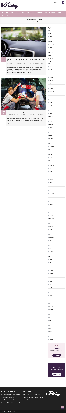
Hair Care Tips (52, 165)
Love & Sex (51, 218)
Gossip (50, 154)
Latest (49, 411)
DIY (50, 107)
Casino (50, 69)
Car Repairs (31, 63)
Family (50, 121)
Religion (51, 278)
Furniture (51, 135)
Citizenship (51, 80)
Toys (50, 320)
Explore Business (56, 374)
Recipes (51, 273)
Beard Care (51, 44)
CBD (50, 72)
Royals (3, 15)
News (12, 12)
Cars (21, 114)
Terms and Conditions (55, 411)
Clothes (50, 85)
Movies (27, 12)
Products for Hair (52, 267)
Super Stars (51, 300)
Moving (50, 243)
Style (46, 12)
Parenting (59, 12)
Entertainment (52, 12)
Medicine (51, 229)
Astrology (51, 41)
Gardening (51, 146)
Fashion (51, 124)
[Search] (63, 2)
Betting (50, 50)
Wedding (51, 339)
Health (17, 12)
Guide (50, 157)
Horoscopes (51, 190)
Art (49, 38)
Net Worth (51, 251)
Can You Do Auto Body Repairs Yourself (19, 112)
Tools (50, 317)
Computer (51, 88)
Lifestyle (51, 215)
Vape (50, 328)
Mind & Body (51, 232)
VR (50, 336)
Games (50, 143)
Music (50, 245)
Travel (8, 15)
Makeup (51, 223)
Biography (51, 52)
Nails (50, 248)
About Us (40, 411)
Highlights (51, 179)
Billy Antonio (11, 63)
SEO (50, 284)
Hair (50, 163)
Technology (51, 306)
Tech (50, 303)
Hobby (50, 185)
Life (50, 212)
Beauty (50, 47)
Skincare (51, 289)
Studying (51, 295)
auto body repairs (31, 114)
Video (50, 334)
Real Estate (51, 270)
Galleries (51, 138)
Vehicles (25, 116)
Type (50, 325)
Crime (50, 96)
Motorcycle (51, 237)
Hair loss (51, 171)
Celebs (22, 12)
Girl (50, 152)
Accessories (51, 30)
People (50, 259)
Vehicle (21, 63)
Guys (50, 160)
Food (50, 129)
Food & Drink (52, 132)
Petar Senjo (11, 114)
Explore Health (57, 355)
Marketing (51, 226)
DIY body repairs (11, 116)
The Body (51, 309)
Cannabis (51, 63)
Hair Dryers (51, 168)
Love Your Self (52, 220)
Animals (51, 33)
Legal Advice (51, 209)
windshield (37, 63)
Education (51, 113)
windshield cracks (32, 116)
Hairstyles (51, 174)
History (50, 182)
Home (7, 12)
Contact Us (45, 411)
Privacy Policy (62, 411)
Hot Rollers (51, 193)
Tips (50, 311)
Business (51, 58)
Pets (50, 262)
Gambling (51, 141)
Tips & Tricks (51, 314)
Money (50, 234)
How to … (51, 196)
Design (50, 105)
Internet (50, 201)
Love (33, 12)
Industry (51, 198)
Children (51, 77)
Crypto (50, 99)
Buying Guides (52, 61)
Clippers (51, 83)
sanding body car (19, 116)
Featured (51, 127)
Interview (51, 204)
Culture (50, 102)
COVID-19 (51, 94)
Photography (52, 265)
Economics (51, 110)
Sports (50, 292)
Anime (50, 36)
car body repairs (39, 114)
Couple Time (51, 91)
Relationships (39, 12)
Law (50, 207)
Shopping (51, 287)
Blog (50, 55)
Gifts (50, 149)
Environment (51, 118)
